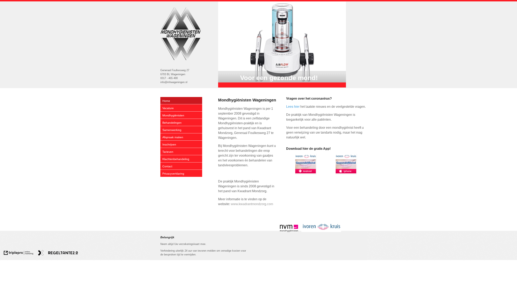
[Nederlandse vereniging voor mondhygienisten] (289, 231)
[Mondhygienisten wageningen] (180, 33)
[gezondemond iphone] (346, 163)
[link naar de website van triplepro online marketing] (18, 253)
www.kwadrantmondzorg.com (252, 204)
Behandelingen (172, 122)
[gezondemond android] (305, 163)
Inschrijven (169, 144)
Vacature (168, 108)
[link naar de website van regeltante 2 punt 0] (58, 253)
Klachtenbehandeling (175, 159)
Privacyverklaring (173, 173)
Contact (167, 166)
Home (166, 100)
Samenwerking (171, 130)
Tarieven (167, 151)
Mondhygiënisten (173, 115)
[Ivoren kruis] (321, 231)
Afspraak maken (172, 137)
